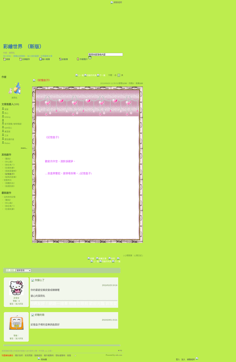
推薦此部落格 (19, 56)
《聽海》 (8, 159)
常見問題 (28, 355)
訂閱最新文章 (46, 56)
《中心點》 (8, 162)
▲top (120, 350)
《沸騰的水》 (9, 183)
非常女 (16, 298)
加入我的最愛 (33, 56)
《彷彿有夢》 (9, 168)
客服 (69, 355)
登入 (178, 359)
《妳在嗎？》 (9, 165)
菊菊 (6, 109)
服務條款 (38, 355)
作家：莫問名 (9, 53)
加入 (183, 359)
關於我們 (19, 355)
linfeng (7, 117)
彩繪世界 (12, 46)
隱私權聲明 (60, 355)
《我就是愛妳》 (10, 171)
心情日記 (138, 255)
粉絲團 (44, 359)
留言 (11, 304)
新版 (34, 46)
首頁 (8, 59)
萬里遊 (7, 132)
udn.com (118, 355)
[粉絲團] (39, 358)
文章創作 (26, 59)
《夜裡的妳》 (9, 186)
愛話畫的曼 (9, 139)
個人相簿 (46, 59)
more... (24, 148)
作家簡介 (84, 59)
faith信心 (8, 128)
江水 (6, 135)
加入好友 (7, 56)
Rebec (7, 143)
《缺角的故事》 (10, 177)
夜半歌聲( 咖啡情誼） (13, 124)
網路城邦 (118, 2)
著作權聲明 (49, 355)
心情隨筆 (128, 255)
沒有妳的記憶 (9, 197)
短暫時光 (8, 180)
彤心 (6, 113)
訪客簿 (65, 59)
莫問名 (14, 98)
